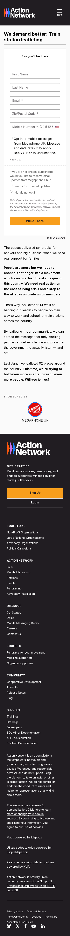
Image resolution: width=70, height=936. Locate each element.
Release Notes (16, 692)
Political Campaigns (19, 548)
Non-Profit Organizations (22, 532)
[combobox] (56, 127)
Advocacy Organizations (22, 543)
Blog (10, 698)
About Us (12, 687)
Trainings (12, 716)
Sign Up (35, 492)
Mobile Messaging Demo (23, 623)
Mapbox (36, 837)
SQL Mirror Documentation (23, 732)
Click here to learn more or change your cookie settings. (29, 814)
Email (10, 567)
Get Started (14, 612)
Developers (14, 727)
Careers (12, 628)
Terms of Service (36, 911)
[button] (60, 14)
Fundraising (14, 588)
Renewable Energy (17, 916)
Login (35, 502)
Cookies (36, 916)
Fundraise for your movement (26, 652)
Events (11, 583)
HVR (26, 866)
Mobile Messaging (18, 572)
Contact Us (14, 633)
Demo (10, 617)
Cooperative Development (24, 681)
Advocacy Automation (21, 593)
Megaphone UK (35, 420)
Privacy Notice (15, 911)
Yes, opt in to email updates (32, 186)
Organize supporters (20, 663)
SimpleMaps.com (17, 852)
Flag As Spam (57, 238)
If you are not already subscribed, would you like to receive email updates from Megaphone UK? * (31, 176)
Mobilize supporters (19, 657)
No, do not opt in (25, 192)
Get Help (12, 721)
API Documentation (19, 738)
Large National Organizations (25, 537)
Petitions (12, 577)
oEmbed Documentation (22, 743)
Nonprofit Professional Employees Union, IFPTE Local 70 (31, 886)
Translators (50, 916)
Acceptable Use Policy (20, 922)
